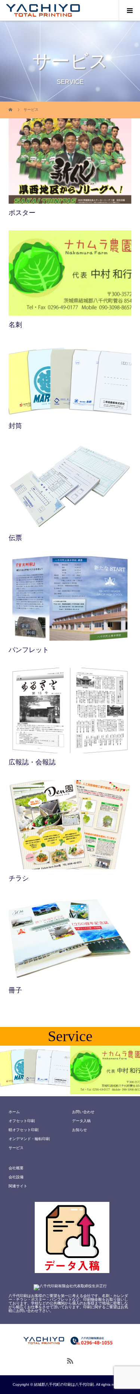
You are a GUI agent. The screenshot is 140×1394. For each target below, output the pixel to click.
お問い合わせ (83, 1112)
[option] (35, 1070)
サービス (16, 1148)
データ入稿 (81, 1121)
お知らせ (79, 1130)
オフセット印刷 (22, 1121)
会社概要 (16, 1168)
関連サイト (18, 1186)
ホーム (14, 1112)
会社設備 (16, 1177)
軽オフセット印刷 (23, 1130)
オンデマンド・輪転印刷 (29, 1139)
